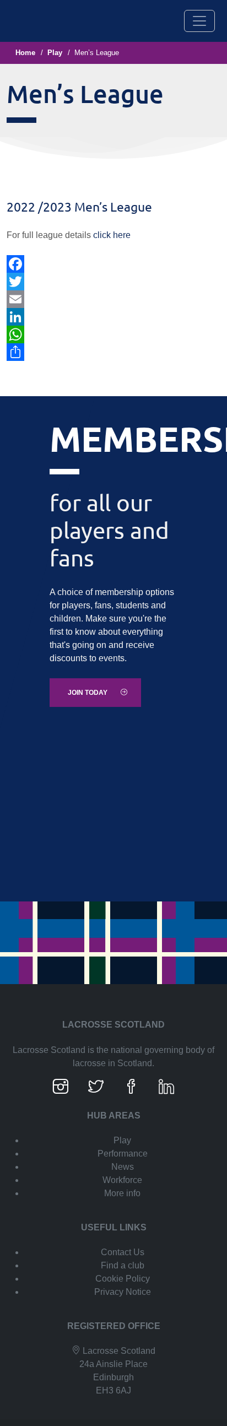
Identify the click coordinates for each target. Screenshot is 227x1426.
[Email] (113, 299)
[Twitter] (113, 281)
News (122, 1166)
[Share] (113, 352)
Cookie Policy (122, 1278)
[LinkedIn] (113, 317)
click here (112, 235)
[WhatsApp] (113, 334)
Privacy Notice (122, 1292)
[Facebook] (113, 264)
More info (122, 1193)
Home (25, 52)
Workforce (122, 1180)
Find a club (122, 1265)
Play (54, 52)
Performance (123, 1153)
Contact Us (122, 1252)
